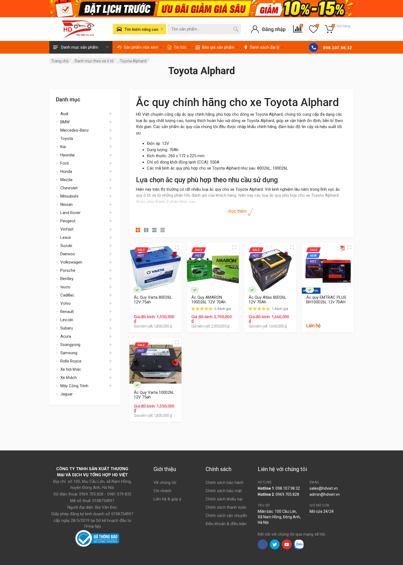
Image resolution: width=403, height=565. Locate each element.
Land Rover (70, 212)
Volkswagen (71, 262)
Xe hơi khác (70, 369)
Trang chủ (60, 61)
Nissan (66, 204)
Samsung (68, 352)
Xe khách (68, 377)
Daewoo (67, 253)
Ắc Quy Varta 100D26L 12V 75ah (154, 395)
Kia (63, 146)
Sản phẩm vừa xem (141, 47)
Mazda (66, 179)
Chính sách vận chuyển (226, 515)
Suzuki (66, 245)
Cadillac (67, 295)
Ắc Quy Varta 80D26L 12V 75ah (153, 300)
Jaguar (66, 394)
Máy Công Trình (74, 385)
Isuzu (65, 286)
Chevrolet (69, 187)
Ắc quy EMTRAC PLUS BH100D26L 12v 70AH (326, 300)
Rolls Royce (70, 361)
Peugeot (67, 220)
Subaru (66, 328)
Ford (64, 163)
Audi (64, 113)
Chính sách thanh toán (226, 507)
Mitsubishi (69, 196)
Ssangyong (70, 344)
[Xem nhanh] (177, 247)
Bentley (66, 278)
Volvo (65, 303)
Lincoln (66, 319)
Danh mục (68, 99)
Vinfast (66, 229)
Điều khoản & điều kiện (226, 523)
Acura (65, 336)
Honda (66, 171)
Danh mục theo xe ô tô (94, 61)
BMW (65, 122)
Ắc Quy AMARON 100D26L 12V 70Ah (208, 300)
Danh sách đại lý (264, 47)
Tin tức (180, 47)
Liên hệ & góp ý (167, 499)
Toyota (66, 138)
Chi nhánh (162, 490)
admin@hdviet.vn (325, 494)
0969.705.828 (287, 494)
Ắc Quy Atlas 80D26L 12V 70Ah (267, 300)
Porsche (67, 270)
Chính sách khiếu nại (224, 499)
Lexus (65, 237)
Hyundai (67, 155)
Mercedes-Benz (74, 130)
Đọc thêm (238, 211)
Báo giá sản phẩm (218, 47)
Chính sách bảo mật (224, 490)
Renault (67, 311)
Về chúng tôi (165, 482)
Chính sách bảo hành (224, 482)
